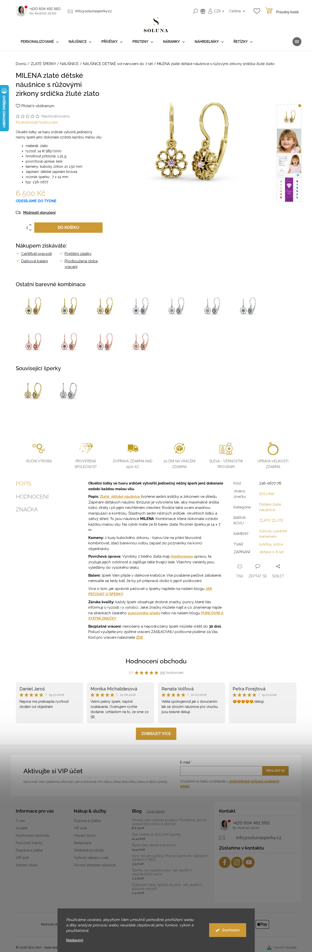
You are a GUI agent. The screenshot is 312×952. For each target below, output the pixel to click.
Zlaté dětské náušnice (120, 496)
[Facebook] (224, 862)
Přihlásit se (275, 770)
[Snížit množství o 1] (30, 230)
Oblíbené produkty (89, 850)
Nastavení (74, 940)
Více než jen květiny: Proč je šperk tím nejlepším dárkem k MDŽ (170, 858)
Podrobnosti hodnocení (37, 122)
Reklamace (82, 843)
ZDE (139, 637)
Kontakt (22, 828)
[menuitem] (40, 41)
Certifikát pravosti (36, 253)
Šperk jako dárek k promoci (154, 845)
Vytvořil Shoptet (284, 947)
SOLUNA (266, 494)
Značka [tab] (27, 509)
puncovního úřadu (144, 613)
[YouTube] (249, 862)
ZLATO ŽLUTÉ (271, 520)
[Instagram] (236, 862)
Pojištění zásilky (78, 253)
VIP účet (22, 858)
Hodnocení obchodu (156, 661)
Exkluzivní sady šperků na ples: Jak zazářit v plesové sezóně (167, 886)
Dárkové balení (34, 261)
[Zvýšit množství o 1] (30, 225)
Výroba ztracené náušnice (94, 865)
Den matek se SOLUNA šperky (156, 834)
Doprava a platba (29, 850)
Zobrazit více (156, 733)
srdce (278, 544)
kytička (265, 544)
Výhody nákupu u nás (91, 858)
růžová (265, 531)
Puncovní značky (29, 843)
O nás (20, 821)
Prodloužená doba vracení (81, 264)
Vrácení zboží (26, 865)
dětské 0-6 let (271, 552)
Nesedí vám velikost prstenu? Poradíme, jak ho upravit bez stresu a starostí (169, 822)
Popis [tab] (23, 483)
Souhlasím (231, 930)
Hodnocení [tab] (32, 497)
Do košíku (68, 227)
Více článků (156, 811)
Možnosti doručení (39, 213)
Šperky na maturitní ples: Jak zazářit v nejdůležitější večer (162, 872)
